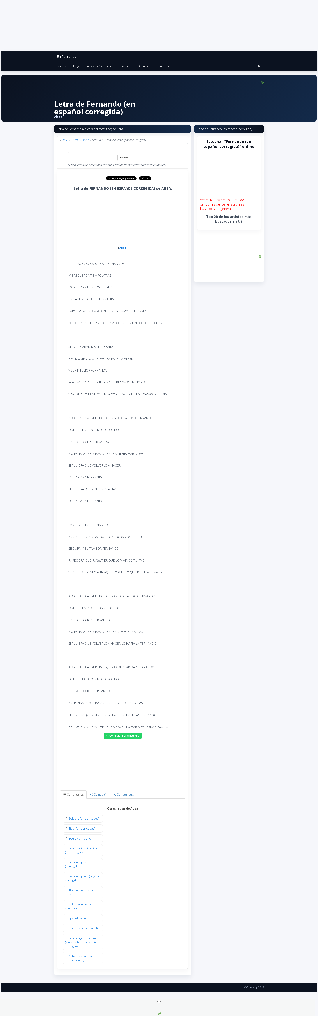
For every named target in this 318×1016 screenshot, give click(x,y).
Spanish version (79, 918)
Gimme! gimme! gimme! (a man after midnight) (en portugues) (81, 942)
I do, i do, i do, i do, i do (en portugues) (81, 850)
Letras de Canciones (99, 66)
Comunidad (163, 66)
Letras (75, 140)
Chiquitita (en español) (83, 928)
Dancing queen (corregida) (76, 864)
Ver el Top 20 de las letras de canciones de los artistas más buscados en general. (222, 204)
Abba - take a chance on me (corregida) (82, 958)
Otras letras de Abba (122, 808)
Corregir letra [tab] (125, 794)
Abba (85, 140)
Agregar (144, 66)
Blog (76, 66)
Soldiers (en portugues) (84, 819)
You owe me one (80, 838)
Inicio (64, 140)
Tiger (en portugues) (82, 828)
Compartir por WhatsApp (124, 735)
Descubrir (125, 66)
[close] (159, 1001)
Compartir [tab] (100, 794)
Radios (61, 66)
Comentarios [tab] (75, 794)
